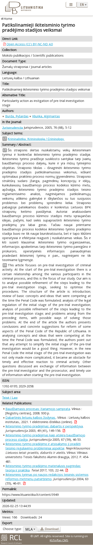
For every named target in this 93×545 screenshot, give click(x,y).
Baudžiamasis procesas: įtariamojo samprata (37, 409)
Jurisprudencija (12, 127)
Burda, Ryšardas (17, 116)
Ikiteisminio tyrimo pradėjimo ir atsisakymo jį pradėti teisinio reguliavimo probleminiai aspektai (43, 446)
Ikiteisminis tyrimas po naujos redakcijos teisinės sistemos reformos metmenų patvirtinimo (46, 476)
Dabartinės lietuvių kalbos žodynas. (30, 417)
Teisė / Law (10, 397)
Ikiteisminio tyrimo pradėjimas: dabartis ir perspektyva (44, 426)
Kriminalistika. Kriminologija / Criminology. (36, 139)
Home (8, 19)
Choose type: (12, 529)
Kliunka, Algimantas (46, 116)
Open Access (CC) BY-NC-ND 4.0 (29, 44)
